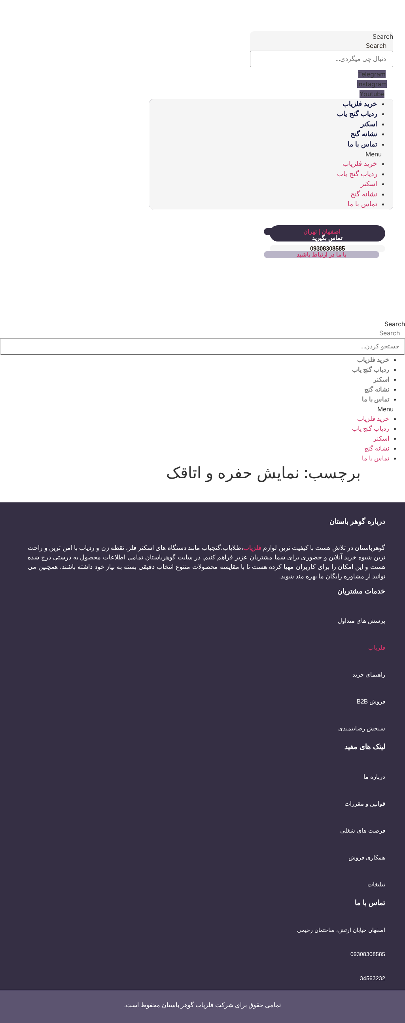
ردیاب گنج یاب (357, 114)
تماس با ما (362, 144)
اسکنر (369, 124)
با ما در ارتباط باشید (321, 254)
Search (383, 36)
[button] (271, 154)
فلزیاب (376, 647)
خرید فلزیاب (360, 104)
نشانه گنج (363, 134)
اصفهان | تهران (322, 231)
